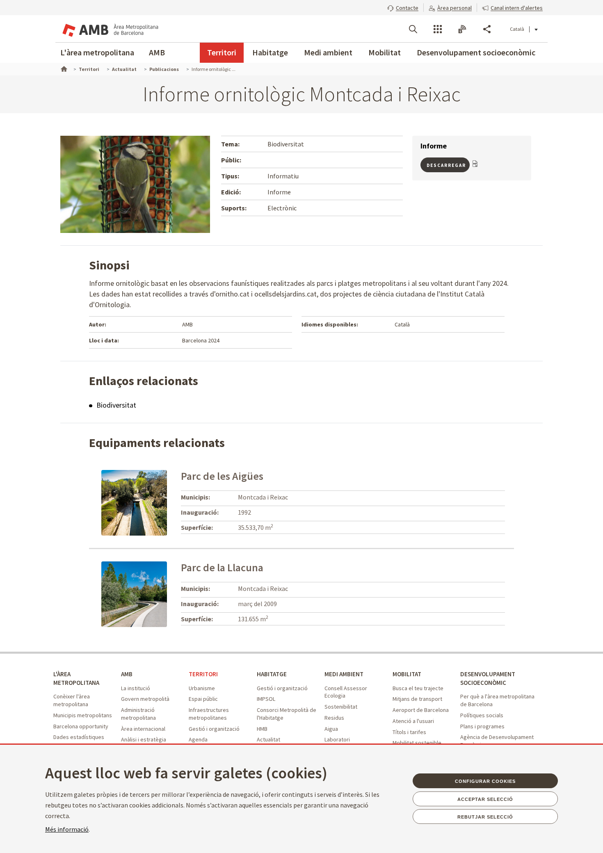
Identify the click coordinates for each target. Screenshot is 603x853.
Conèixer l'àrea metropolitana (71, 700)
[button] (402, 7)
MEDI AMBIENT (343, 674)
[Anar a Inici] (63, 68)
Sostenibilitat (340, 706)
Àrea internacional (143, 728)
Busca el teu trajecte (418, 688)
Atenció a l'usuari (413, 721)
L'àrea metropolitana (97, 52)
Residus (334, 717)
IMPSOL (266, 698)
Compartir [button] (487, 29)
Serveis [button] (437, 29)
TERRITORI (203, 674)
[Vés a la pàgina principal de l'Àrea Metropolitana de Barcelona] (109, 28)
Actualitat (268, 739)
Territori (221, 52)
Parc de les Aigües (222, 476)
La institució (135, 688)
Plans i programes (482, 726)
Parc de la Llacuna (222, 567)
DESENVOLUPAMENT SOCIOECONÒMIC (487, 678)
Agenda (198, 739)
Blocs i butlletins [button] (462, 29)
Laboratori (337, 739)
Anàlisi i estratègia (143, 739)
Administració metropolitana (138, 713)
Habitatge (270, 52)
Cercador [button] (413, 29)
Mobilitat (384, 52)
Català (517, 29)
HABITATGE (272, 674)
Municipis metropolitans (82, 715)
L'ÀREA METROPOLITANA (76, 678)
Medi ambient (328, 52)
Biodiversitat (116, 405)
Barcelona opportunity (80, 726)
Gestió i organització (214, 728)
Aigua (331, 728)
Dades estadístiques (78, 737)
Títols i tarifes (409, 732)
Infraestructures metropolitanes (209, 713)
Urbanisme (202, 688)
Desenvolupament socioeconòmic (476, 52)
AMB (157, 52)
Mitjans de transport (417, 698)
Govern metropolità (145, 698)
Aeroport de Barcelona (421, 710)
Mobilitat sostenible (417, 742)
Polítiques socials (481, 715)
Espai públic (203, 698)
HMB (262, 728)
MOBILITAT (407, 674)
